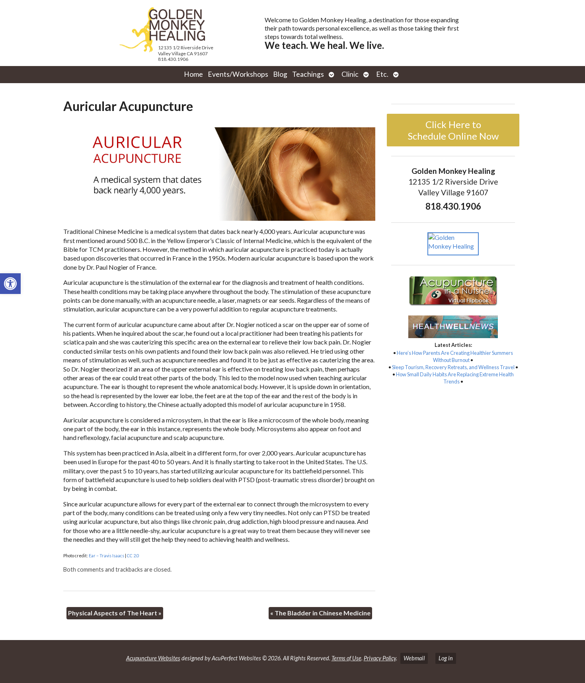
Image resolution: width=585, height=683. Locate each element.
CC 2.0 (133, 555)
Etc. (382, 74)
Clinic (350, 74)
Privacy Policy (380, 658)
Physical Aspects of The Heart (115, 613)
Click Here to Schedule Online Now (453, 130)
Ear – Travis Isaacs (106, 555)
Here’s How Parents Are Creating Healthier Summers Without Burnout (455, 356)
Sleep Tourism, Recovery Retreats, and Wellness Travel (453, 367)
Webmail (414, 658)
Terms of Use (346, 658)
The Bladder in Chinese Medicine (320, 613)
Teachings (308, 74)
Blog (280, 74)
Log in (446, 658)
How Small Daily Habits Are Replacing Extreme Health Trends (455, 378)
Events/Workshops (238, 74)
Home (193, 74)
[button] (10, 283)
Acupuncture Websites (153, 658)
